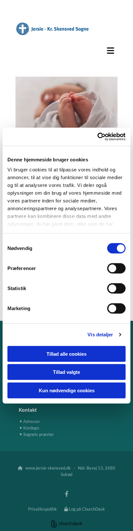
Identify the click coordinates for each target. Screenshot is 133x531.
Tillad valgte (66, 372)
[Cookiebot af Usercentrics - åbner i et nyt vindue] (97, 137)
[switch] (116, 268)
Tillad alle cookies (66, 353)
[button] (66, 50)
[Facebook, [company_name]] (66, 493)
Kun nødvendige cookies (67, 390)
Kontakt (28, 410)
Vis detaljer (100, 334)
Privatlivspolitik (42, 509)
